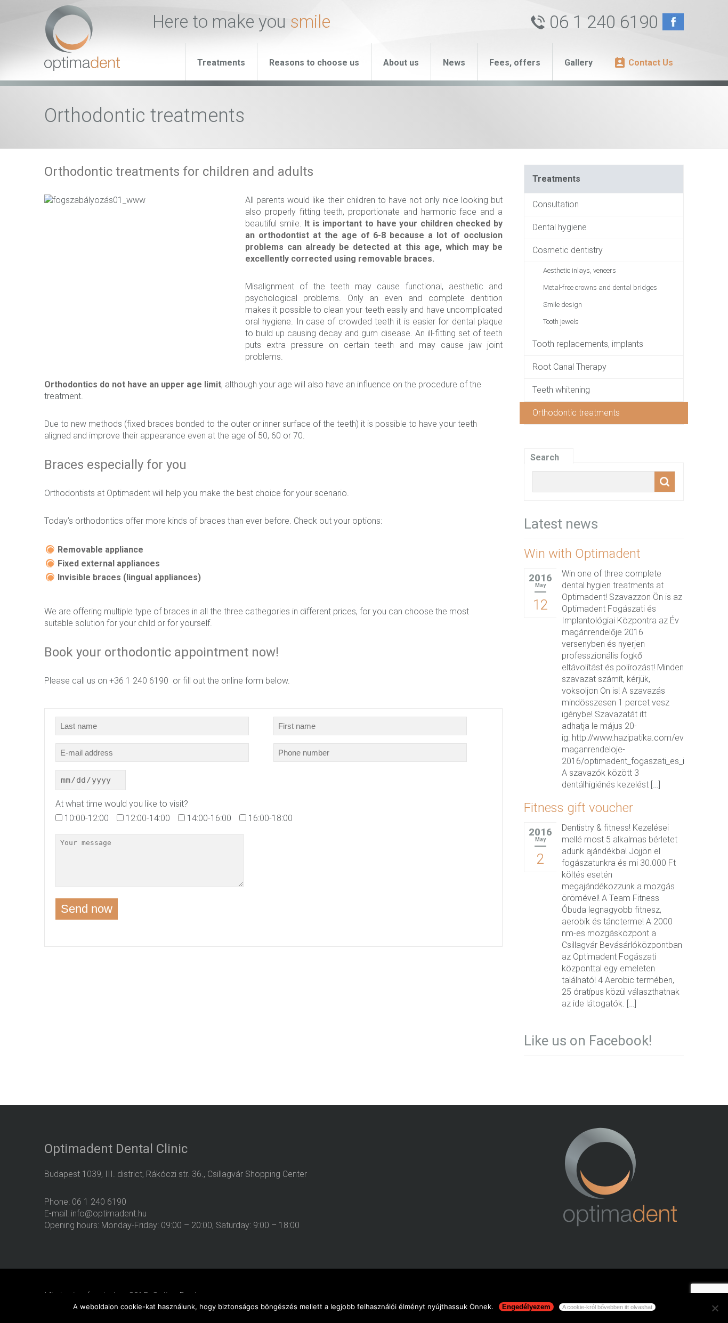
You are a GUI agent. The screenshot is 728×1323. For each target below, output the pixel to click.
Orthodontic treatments (576, 413)
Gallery (578, 63)
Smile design (562, 305)
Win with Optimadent (582, 553)
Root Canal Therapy (569, 367)
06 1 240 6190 (603, 22)
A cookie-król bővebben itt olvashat (607, 1307)
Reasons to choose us (314, 63)
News (454, 63)
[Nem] (714, 1308)
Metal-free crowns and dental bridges (600, 287)
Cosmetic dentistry (567, 250)
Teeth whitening (561, 390)
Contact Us (650, 63)
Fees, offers (514, 63)
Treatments (221, 63)
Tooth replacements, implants (587, 344)
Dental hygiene (559, 227)
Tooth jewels (561, 322)
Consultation (555, 204)
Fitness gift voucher (578, 807)
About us (401, 63)
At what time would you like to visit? (121, 804)
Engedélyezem (526, 1307)
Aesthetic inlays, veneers (579, 270)
